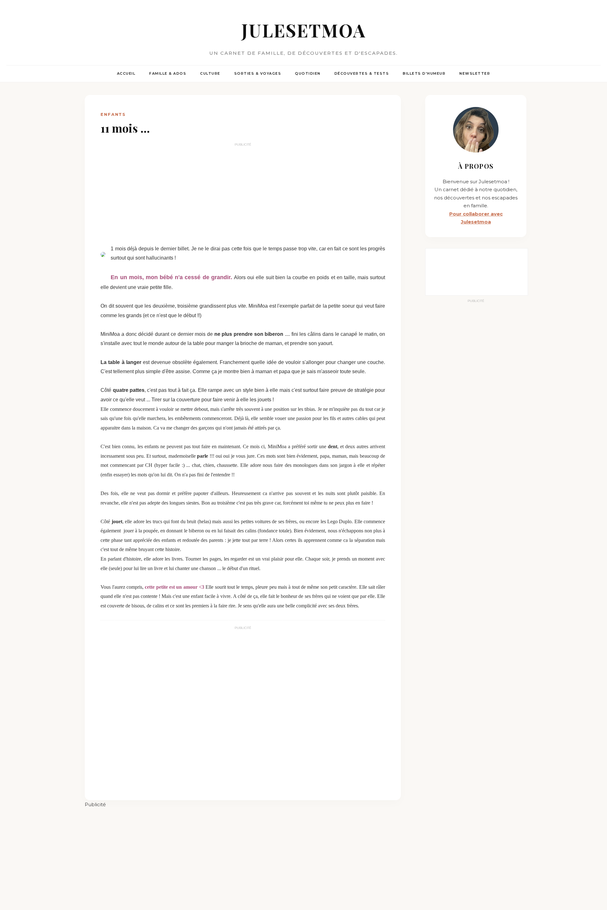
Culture (210, 73)
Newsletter (474, 73)
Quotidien (308, 73)
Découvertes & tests (361, 73)
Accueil (126, 73)
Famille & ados (167, 73)
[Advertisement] (243, 193)
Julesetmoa (303, 30)
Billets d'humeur (424, 73)
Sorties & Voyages (257, 73)
